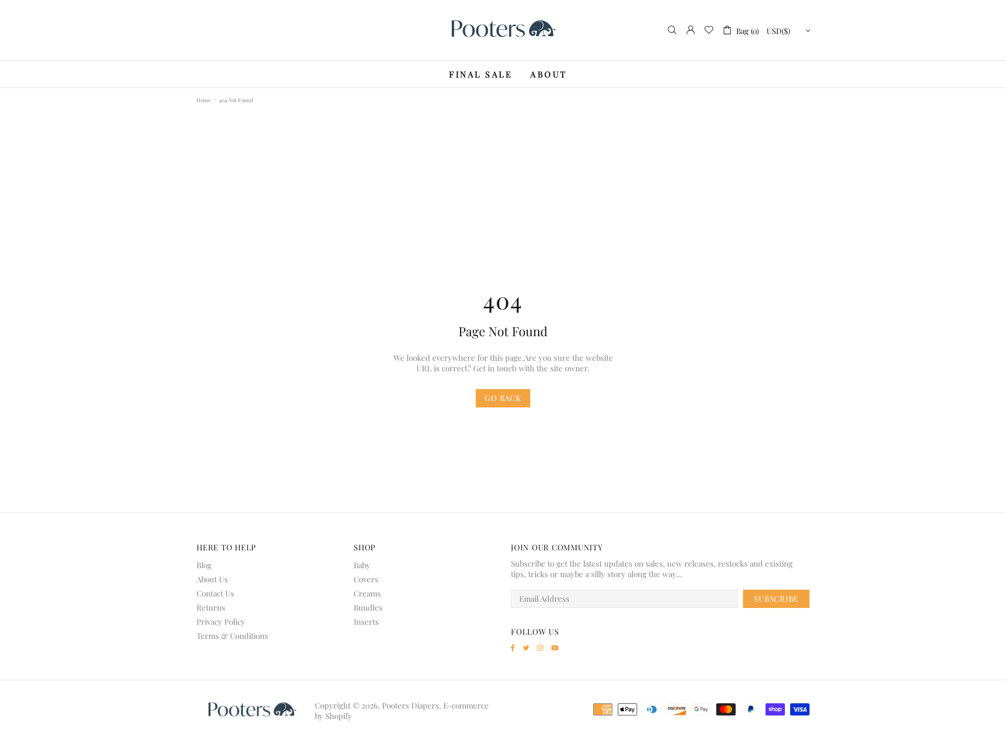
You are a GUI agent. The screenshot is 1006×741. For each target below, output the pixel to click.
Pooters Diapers (503, 30)
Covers (366, 579)
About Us (212, 579)
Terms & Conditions (232, 636)
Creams (367, 593)
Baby (362, 565)
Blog (204, 565)
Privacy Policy (220, 621)
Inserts (366, 621)
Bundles (368, 607)
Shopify (338, 716)
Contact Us (215, 593)
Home (203, 100)
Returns (210, 607)
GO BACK (503, 398)
